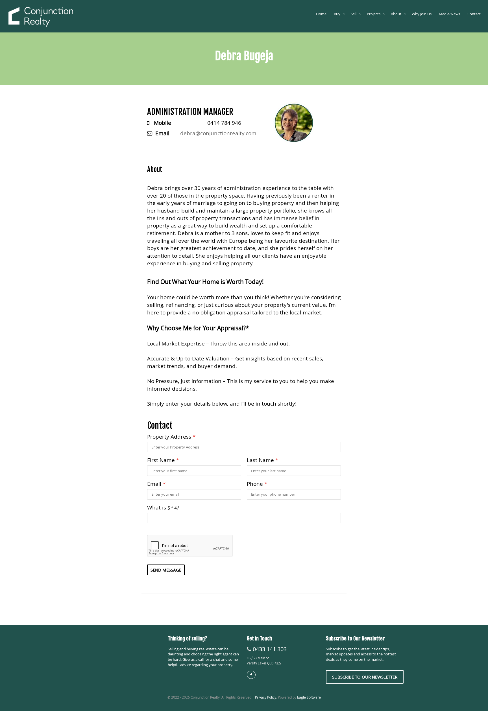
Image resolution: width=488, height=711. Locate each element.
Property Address (171, 436)
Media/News (450, 13)
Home (322, 13)
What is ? (163, 507)
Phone (257, 483)
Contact (474, 13)
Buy (338, 13)
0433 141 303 (270, 649)
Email (156, 483)
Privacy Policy (265, 697)
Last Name (262, 459)
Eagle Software (309, 697)
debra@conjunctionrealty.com (218, 133)
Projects (375, 13)
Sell (355, 13)
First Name (163, 459)
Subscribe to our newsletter (364, 677)
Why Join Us (422, 13)
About (397, 13)
